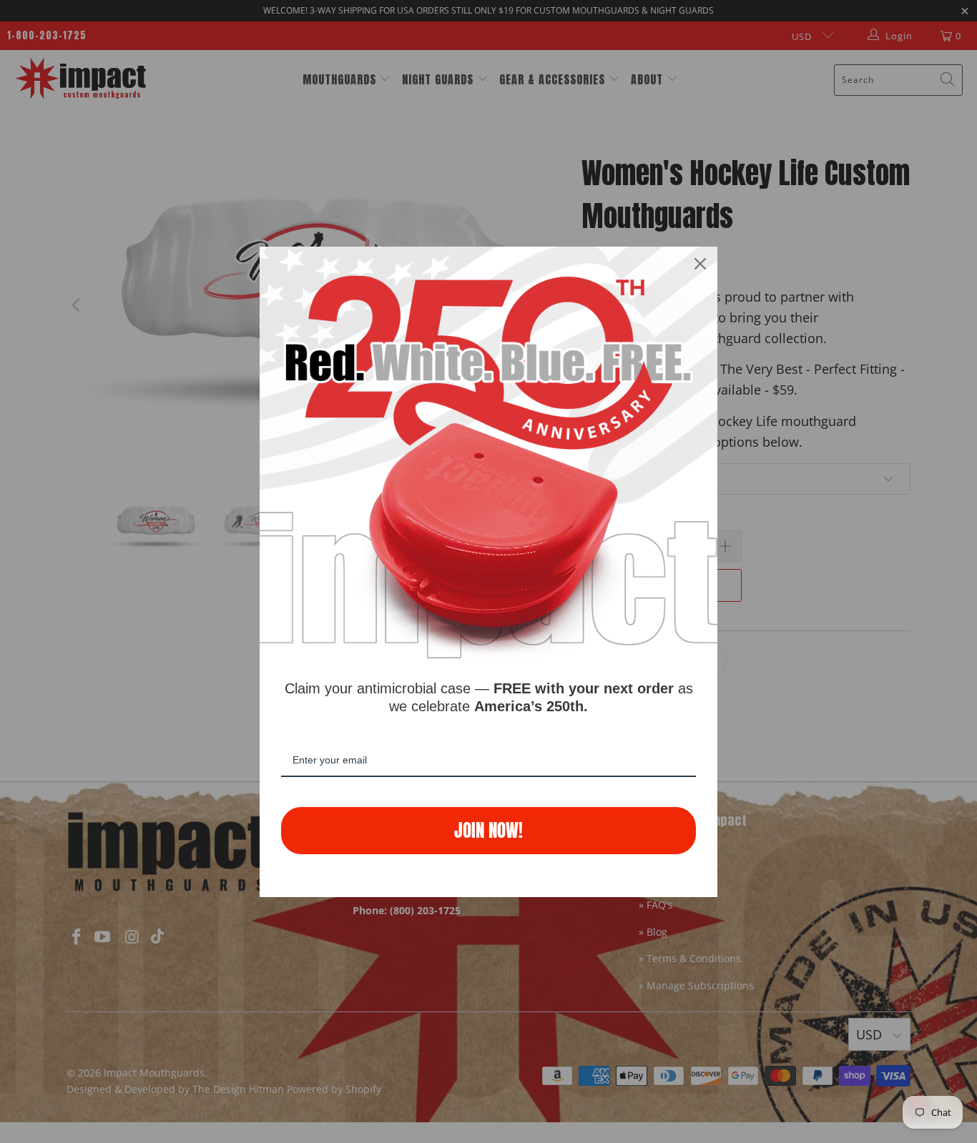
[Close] (700, 264)
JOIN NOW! (488, 830)
